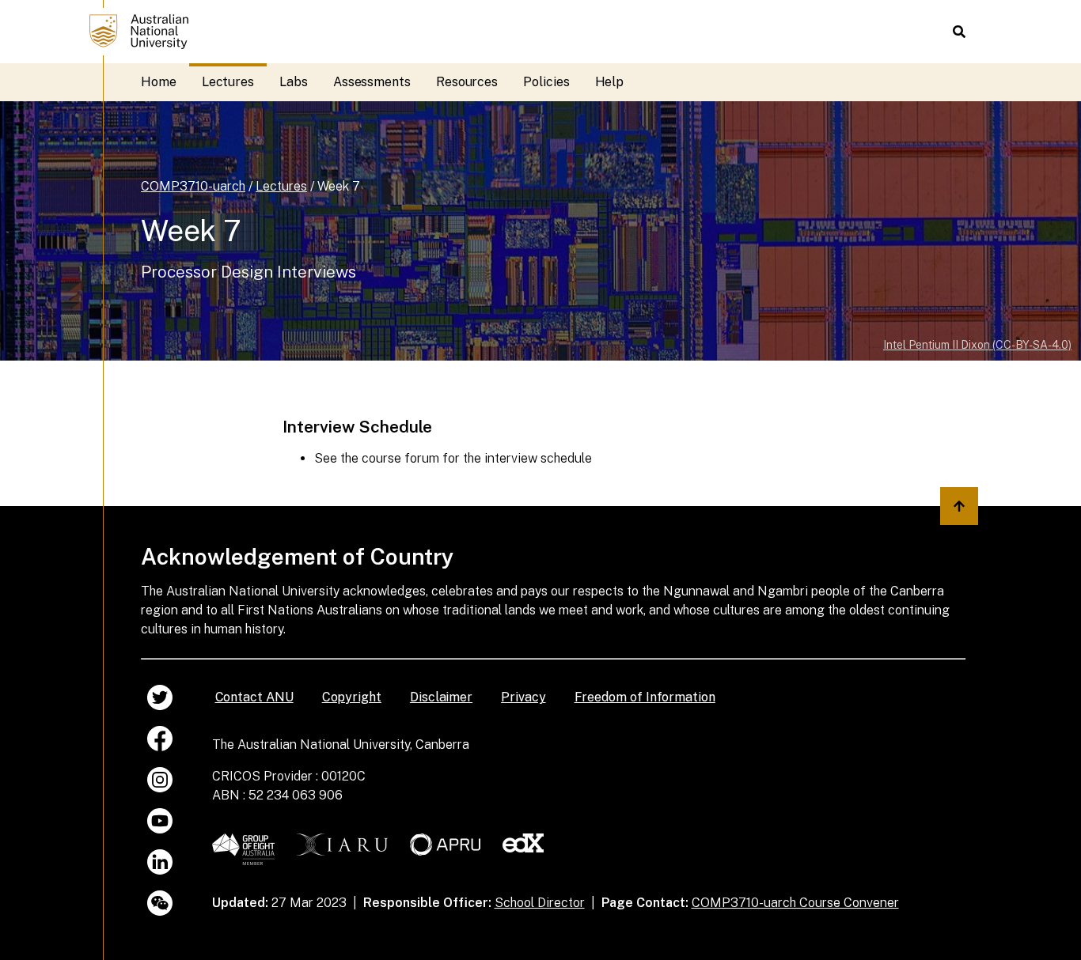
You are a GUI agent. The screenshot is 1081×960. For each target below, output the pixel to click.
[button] (959, 32)
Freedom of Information (645, 697)
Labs (293, 81)
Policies (546, 81)
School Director (540, 902)
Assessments (372, 81)
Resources (467, 81)
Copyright (351, 697)
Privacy (523, 697)
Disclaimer (441, 697)
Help (609, 81)
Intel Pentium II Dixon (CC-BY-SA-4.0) (977, 344)
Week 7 (338, 186)
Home (158, 81)
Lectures (228, 81)
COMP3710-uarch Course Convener (795, 902)
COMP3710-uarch (193, 186)
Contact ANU (254, 697)
